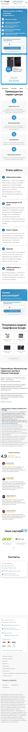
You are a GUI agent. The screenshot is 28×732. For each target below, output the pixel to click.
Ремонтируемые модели (8, 668)
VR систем (5, 685)
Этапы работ (14, 88)
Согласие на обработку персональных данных (14, 673)
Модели (21, 88)
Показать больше (14, 358)
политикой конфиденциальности (14, 51)
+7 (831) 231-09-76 (17, 1)
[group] (7, 540)
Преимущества (5, 88)
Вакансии (5, 663)
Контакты (5, 661)
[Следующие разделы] (27, 88)
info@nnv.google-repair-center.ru (12, 571)
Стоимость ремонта (7, 656)
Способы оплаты (6, 675)
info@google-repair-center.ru (11, 625)
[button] (22, 530)
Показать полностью (6, 401)
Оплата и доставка (7, 658)
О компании (5, 666)
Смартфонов (14, 685)
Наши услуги (5, 671)
